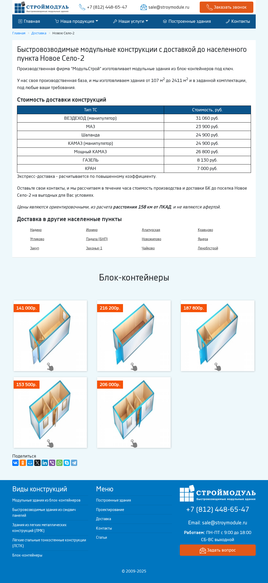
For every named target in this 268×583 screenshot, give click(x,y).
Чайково (148, 248)
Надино (36, 230)
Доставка (103, 518)
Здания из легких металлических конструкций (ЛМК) (39, 527)
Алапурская (151, 230)
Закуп (34, 248)
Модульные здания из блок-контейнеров (46, 500)
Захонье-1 (94, 248)
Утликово (37, 239)
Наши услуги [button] (131, 21)
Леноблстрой (208, 248)
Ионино (92, 230)
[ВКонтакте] (15, 463)
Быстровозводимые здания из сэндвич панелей (44, 512)
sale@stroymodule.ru (168, 7)
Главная (31, 21)
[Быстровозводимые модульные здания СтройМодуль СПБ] (42, 7)
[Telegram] (74, 463)
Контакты (240, 21)
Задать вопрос (221, 550)
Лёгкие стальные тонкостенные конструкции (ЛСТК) (49, 543)
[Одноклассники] (23, 463)
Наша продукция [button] (76, 21)
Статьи (101, 537)
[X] (37, 463)
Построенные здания (189, 21)
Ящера (203, 239)
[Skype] (67, 463)
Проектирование (110, 509)
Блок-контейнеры (27, 555)
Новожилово (151, 239)
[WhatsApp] (59, 463)
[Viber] (52, 463)
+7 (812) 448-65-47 (107, 7)
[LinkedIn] (45, 463)
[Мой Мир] (30, 463)
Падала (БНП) (97, 239)
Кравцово (205, 230)
